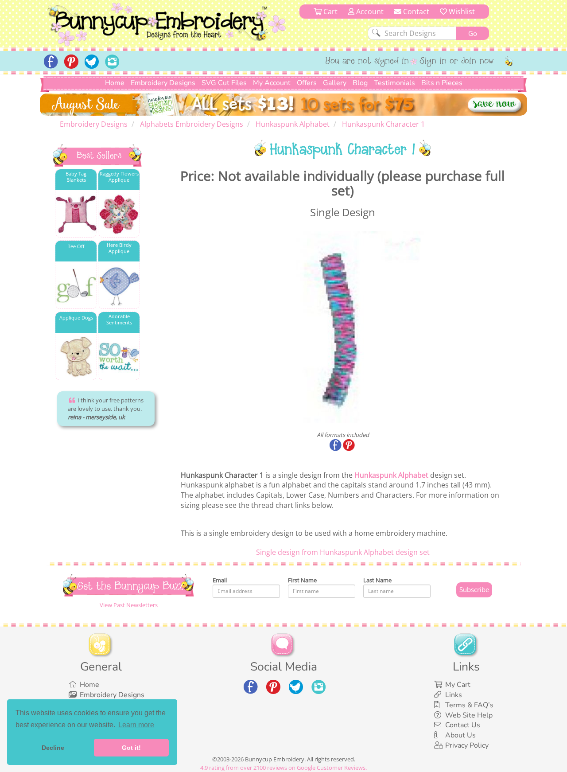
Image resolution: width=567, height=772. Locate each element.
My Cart (457, 685)
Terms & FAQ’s (469, 705)
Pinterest (349, 445)
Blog (360, 83)
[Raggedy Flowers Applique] (119, 214)
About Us (460, 735)
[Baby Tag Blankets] (76, 214)
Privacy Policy (467, 745)
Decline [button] (53, 747)
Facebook (336, 445)
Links (453, 695)
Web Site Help (469, 715)
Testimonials (394, 83)
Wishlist (461, 11)
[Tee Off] (76, 285)
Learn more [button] (136, 725)
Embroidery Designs (163, 83)
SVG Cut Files (224, 83)
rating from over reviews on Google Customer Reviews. (283, 768)
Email (220, 580)
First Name (302, 580)
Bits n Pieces (441, 83)
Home (114, 83)
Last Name (377, 580)
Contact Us (462, 725)
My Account (272, 83)
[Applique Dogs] (76, 357)
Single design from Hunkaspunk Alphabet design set (343, 552)
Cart (330, 11)
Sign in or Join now (457, 61)
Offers (307, 83)
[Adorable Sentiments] (119, 357)
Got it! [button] (131, 747)
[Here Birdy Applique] (119, 285)
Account (369, 11)
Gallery (334, 83)
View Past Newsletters (129, 605)
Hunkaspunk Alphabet (391, 475)
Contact (415, 11)
